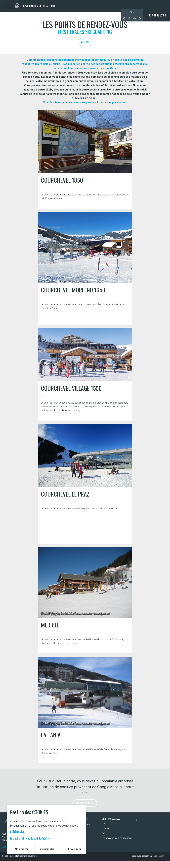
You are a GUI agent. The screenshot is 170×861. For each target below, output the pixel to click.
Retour (85, 42)
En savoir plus (85, 803)
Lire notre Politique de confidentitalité (29, 838)
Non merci (21, 849)
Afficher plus (17, 832)
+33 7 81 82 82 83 (156, 15)
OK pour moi (73, 849)
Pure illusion (158, 856)
